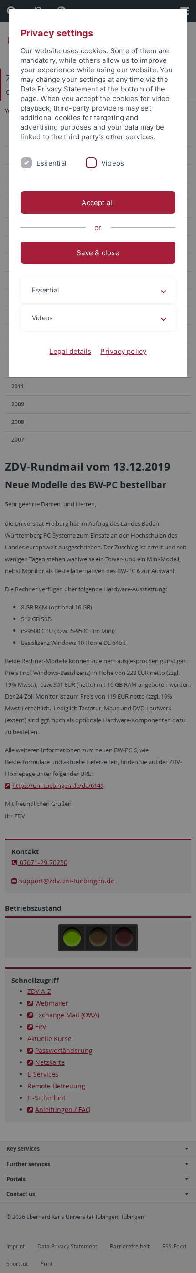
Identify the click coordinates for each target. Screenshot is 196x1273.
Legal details (70, 351)
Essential (51, 163)
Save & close (98, 252)
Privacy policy (123, 351)
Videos (112, 163)
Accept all (98, 202)
